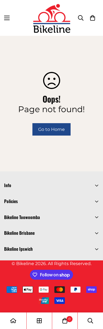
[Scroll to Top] (93, 299)
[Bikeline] (51, 18)
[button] (92, 18)
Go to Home (51, 129)
